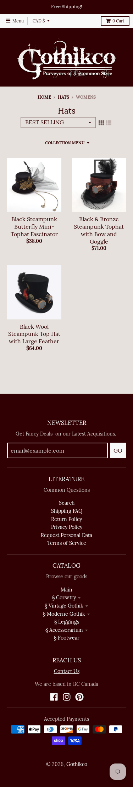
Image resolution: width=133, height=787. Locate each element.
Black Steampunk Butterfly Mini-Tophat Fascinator (34, 226)
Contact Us (66, 671)
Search (66, 503)
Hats (63, 97)
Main (66, 590)
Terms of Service (66, 543)
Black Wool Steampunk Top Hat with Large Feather (34, 334)
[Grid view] (101, 122)
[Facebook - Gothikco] (54, 697)
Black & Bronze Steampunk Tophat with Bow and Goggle (99, 230)
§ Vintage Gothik (64, 606)
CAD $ (39, 21)
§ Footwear (66, 638)
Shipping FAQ (66, 511)
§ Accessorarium (64, 630)
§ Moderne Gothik (64, 614)
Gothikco (76, 764)
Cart (118, 21)
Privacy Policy (66, 527)
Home (44, 97)
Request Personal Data (66, 535)
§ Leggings (66, 622)
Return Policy (66, 519)
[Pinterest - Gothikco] (79, 697)
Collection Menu (64, 142)
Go (117, 450)
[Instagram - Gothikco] (66, 697)
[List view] (108, 122)
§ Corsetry (64, 597)
